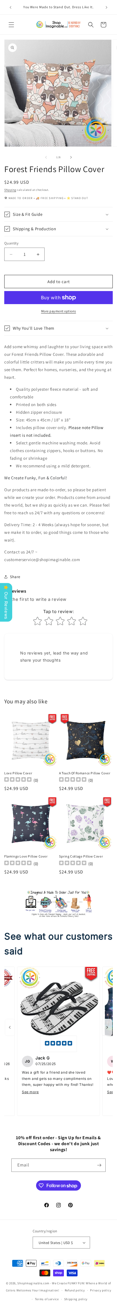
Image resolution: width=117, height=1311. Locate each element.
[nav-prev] (10, 1027)
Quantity (11, 243)
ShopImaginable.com (33, 1283)
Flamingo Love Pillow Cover (26, 856)
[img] (58, 1044)
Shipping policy (76, 1299)
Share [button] (15, 576)
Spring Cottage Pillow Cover (81, 856)
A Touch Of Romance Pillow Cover (84, 773)
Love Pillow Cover (18, 773)
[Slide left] (46, 157)
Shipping (10, 190)
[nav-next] (107, 1027)
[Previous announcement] (10, 7)
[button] (11, 24)
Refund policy (75, 1290)
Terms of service (47, 1299)
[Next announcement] (106, 7)
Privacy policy (100, 1290)
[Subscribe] (99, 1165)
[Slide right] (71, 157)
